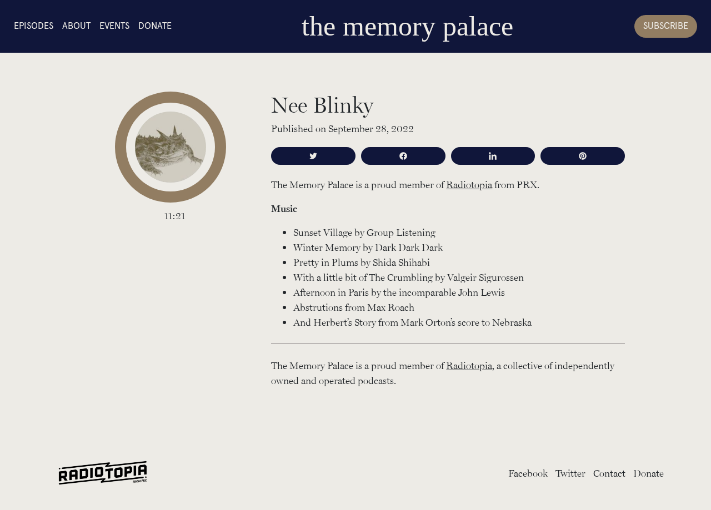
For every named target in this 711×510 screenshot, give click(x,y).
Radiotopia (469, 184)
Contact (609, 473)
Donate (155, 26)
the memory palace (407, 26)
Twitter (570, 473)
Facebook (528, 473)
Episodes (33, 26)
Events (114, 26)
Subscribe (665, 26)
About (76, 26)
